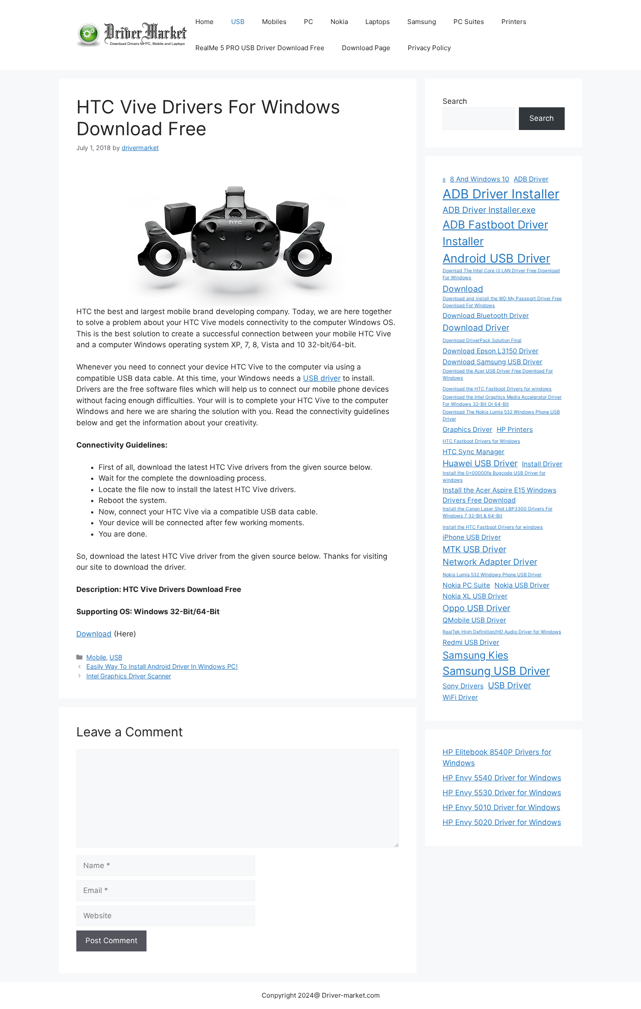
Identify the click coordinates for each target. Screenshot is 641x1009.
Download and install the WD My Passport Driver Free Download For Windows (502, 302)
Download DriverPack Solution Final (482, 340)
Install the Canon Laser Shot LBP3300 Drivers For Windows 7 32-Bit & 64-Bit (497, 512)
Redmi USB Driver (471, 642)
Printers (513, 21)
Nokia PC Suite (466, 585)
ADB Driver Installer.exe (489, 210)
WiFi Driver (460, 697)
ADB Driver (531, 179)
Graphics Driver (467, 429)
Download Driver (476, 327)
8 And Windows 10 (479, 179)
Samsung (421, 21)
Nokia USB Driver (521, 585)
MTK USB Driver (474, 549)
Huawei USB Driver (480, 463)
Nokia (339, 21)
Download (94, 633)
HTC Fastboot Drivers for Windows (481, 441)
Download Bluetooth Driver (486, 315)
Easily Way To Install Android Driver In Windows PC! (162, 666)
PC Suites (468, 21)
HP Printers (515, 429)
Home (204, 21)
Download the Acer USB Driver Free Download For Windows (498, 374)
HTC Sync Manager (474, 452)
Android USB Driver (496, 258)
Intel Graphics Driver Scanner (128, 676)
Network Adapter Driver (490, 562)
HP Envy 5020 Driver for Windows (502, 822)
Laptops (377, 21)
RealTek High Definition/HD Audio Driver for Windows (502, 632)
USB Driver (509, 685)
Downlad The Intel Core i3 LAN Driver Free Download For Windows (501, 274)
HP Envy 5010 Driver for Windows (501, 807)
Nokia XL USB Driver (475, 596)
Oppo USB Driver (476, 608)
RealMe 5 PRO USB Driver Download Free (259, 48)
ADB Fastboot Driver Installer (495, 233)
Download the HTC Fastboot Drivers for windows (497, 389)
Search (455, 101)
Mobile (96, 657)
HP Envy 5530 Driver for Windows (502, 792)
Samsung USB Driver (496, 670)
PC (308, 21)
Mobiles (274, 21)
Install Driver (542, 464)
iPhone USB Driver (472, 537)
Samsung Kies (475, 655)
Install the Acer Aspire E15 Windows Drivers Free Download (499, 495)
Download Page (366, 48)
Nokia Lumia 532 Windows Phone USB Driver (492, 575)
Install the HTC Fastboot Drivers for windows (493, 527)
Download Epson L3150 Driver (491, 351)
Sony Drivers (463, 686)
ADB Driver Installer (501, 194)
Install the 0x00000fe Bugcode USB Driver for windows (494, 476)
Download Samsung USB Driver (492, 362)
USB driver (322, 378)
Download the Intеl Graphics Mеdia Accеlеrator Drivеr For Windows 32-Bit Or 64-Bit (502, 400)
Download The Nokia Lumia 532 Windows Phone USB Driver (501, 415)
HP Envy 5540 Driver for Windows (502, 777)
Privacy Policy (429, 48)
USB (238, 21)
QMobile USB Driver (474, 620)
